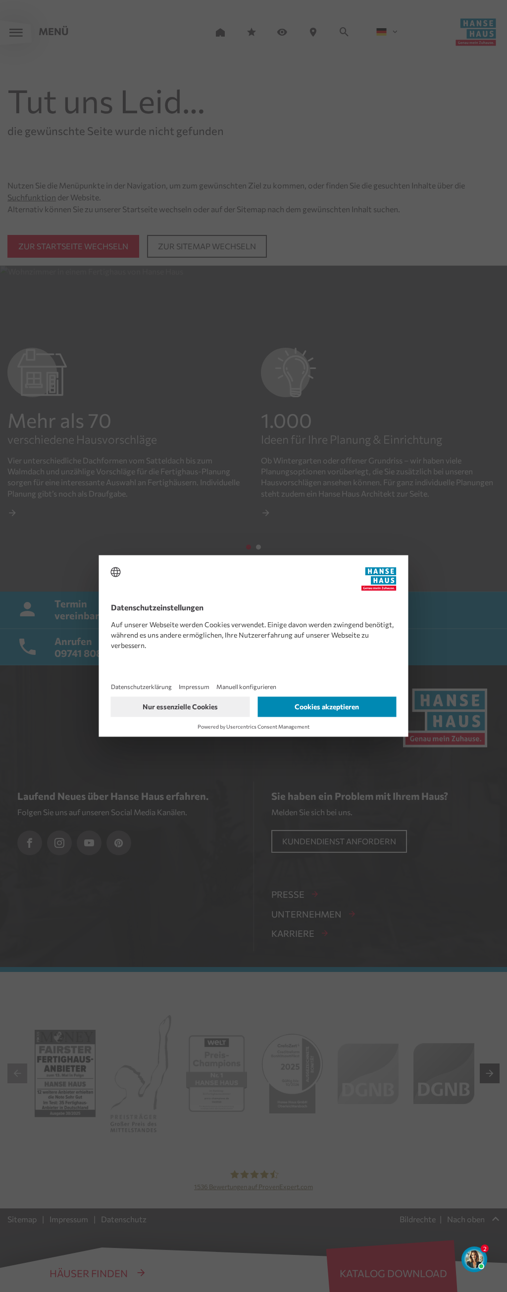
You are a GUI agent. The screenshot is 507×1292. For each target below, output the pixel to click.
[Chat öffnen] (474, 1259)
